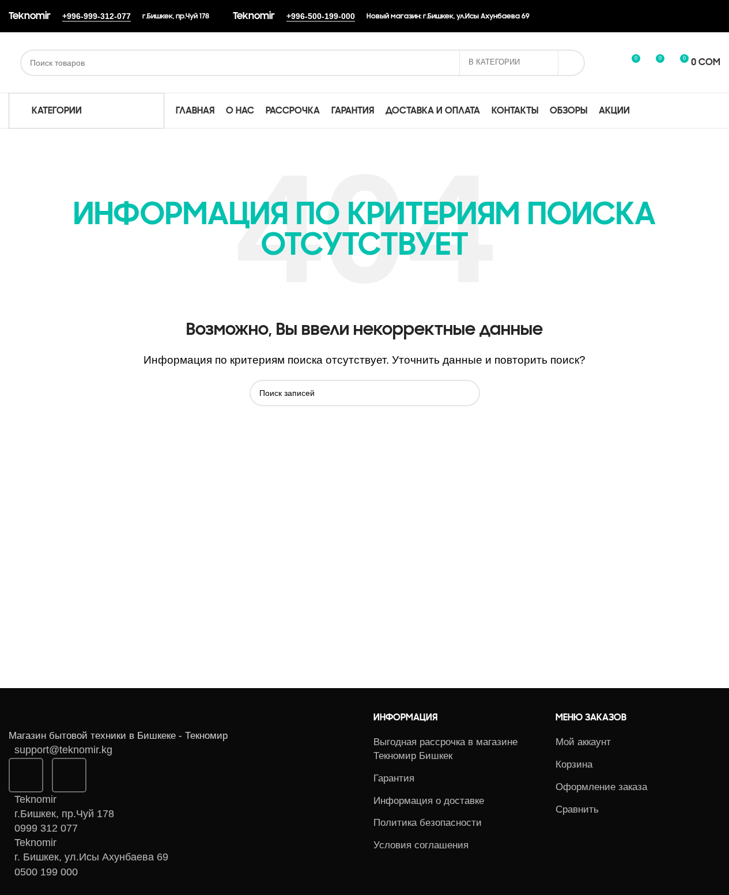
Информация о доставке (428, 800)
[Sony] (494, 620)
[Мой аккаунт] (609, 62)
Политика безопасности (427, 822)
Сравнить (577, 809)
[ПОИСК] (571, 63)
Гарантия (393, 778)
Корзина (574, 764)
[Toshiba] (636, 620)
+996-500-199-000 (320, 16)
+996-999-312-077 (96, 16)
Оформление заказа (601, 786)
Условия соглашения (421, 845)
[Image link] (72, 718)
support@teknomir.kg (63, 750)
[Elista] (352, 620)
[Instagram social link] (26, 775)
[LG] (209, 620)
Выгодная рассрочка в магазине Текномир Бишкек (445, 749)
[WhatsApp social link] (69, 775)
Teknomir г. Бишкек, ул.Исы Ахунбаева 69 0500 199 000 (91, 857)
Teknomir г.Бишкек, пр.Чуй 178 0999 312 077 (64, 814)
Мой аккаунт (583, 742)
